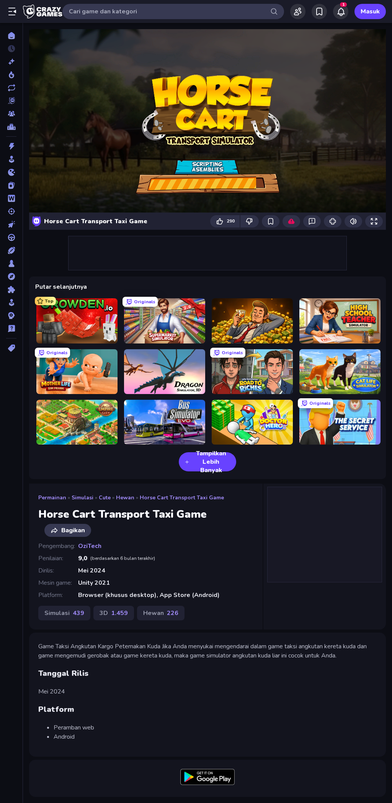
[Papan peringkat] (11, 126)
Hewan (125, 497)
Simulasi (82, 497)
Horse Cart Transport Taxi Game (182, 497)
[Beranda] (11, 35)
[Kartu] (11, 185)
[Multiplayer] (11, 113)
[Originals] (11, 100)
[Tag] (11, 348)
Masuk (370, 11)
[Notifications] (340, 11)
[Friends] (297, 11)
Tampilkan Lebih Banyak (211, 461)
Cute (105, 497)
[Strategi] (11, 315)
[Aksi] (11, 146)
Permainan (52, 497)
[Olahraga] (11, 250)
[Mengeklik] (11, 224)
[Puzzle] (11, 289)
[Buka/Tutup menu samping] (12, 11)
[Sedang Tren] (11, 74)
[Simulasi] (11, 302)
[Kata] (11, 198)
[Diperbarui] (11, 87)
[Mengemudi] (11, 237)
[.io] (11, 172)
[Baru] (11, 61)
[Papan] (11, 263)
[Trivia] (11, 328)
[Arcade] (11, 159)
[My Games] (319, 11)
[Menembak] (11, 211)
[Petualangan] (11, 276)
